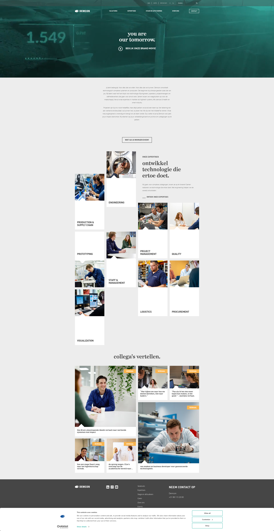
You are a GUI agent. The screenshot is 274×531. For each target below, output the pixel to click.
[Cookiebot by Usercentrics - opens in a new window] (62, 526)
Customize (206, 519)
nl (173, 3)
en (170, 3)
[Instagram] (112, 487)
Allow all (207, 513)
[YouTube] (116, 487)
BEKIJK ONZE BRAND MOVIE (140, 48)
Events (140, 507)
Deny (207, 526)
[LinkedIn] (107, 487)
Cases (140, 498)
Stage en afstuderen (145, 494)
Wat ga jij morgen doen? (137, 140)
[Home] (85, 11)
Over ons (141, 502)
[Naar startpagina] (90, 487)
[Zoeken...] (196, 3)
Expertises (141, 490)
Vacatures (141, 486)
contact (194, 11)
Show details (82, 527)
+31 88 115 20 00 (176, 497)
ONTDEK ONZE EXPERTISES (157, 197)
